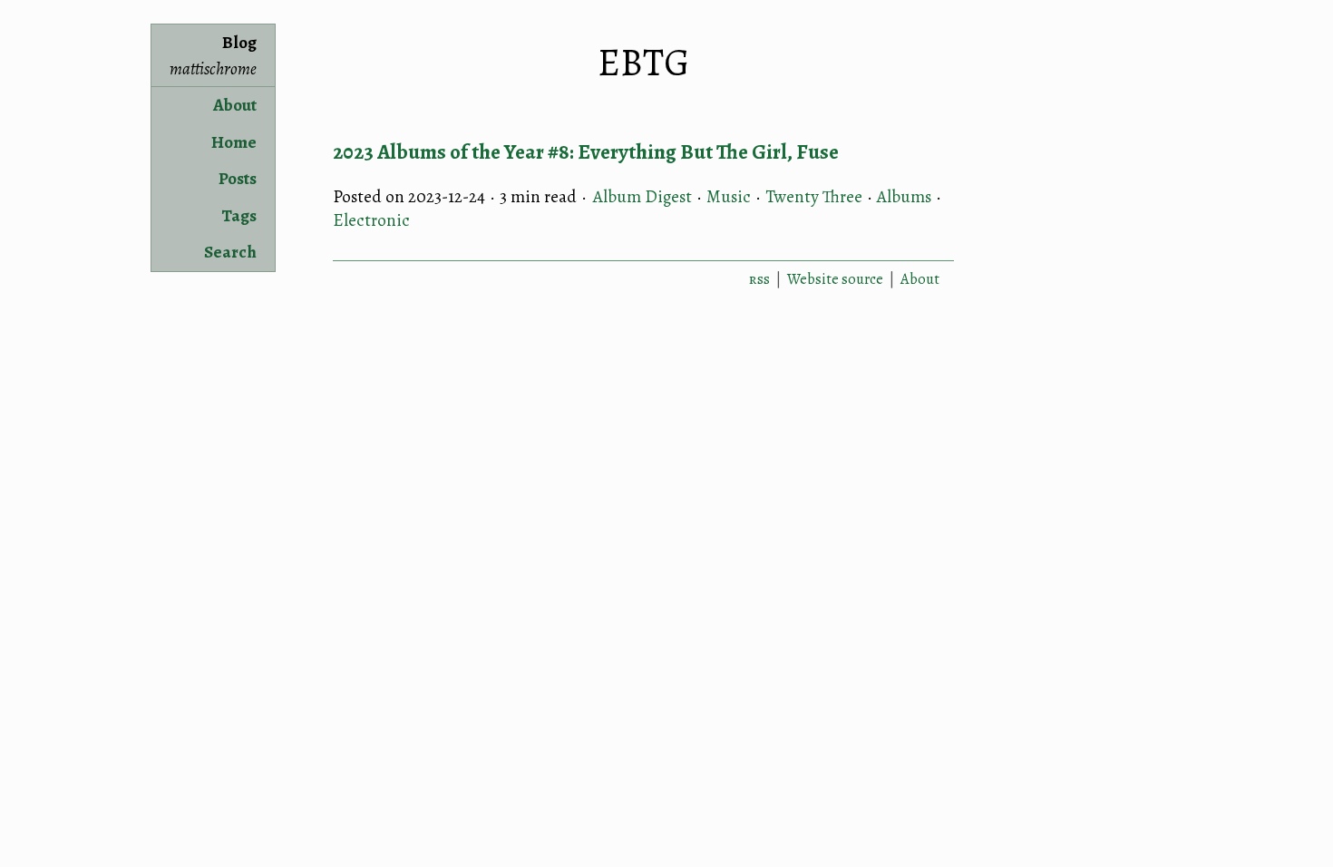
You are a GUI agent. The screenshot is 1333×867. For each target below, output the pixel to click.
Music (728, 197)
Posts (238, 178)
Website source (835, 278)
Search (230, 252)
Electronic (371, 220)
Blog (213, 56)
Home (234, 142)
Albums (904, 197)
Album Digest (642, 197)
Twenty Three (813, 197)
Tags (239, 216)
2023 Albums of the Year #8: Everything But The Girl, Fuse (586, 152)
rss (759, 278)
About (235, 105)
